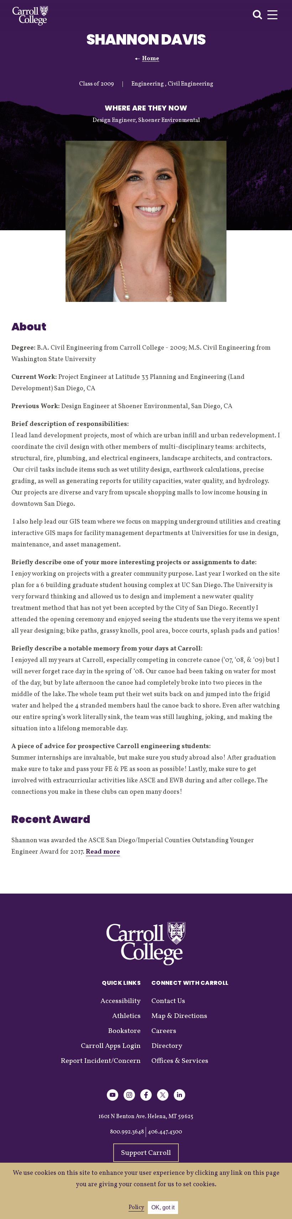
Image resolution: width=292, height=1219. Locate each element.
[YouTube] (112, 1099)
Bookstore (124, 1031)
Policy (136, 1207)
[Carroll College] (30, 16)
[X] (162, 1099)
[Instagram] (129, 1099)
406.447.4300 (165, 1132)
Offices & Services (179, 1061)
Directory (166, 1046)
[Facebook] (146, 1099)
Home (150, 59)
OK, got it (162, 1207)
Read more (103, 852)
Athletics (126, 1016)
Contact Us (168, 1001)
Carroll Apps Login (111, 1046)
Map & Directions (179, 1016)
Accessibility (120, 1001)
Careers (163, 1031)
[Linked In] (179, 1099)
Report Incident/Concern (101, 1061)
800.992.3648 (127, 1132)
